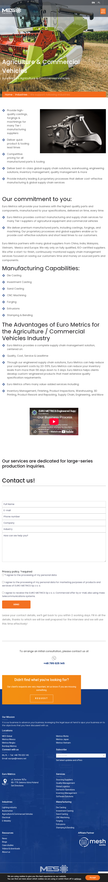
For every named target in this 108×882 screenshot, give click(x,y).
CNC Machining (62, 817)
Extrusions (60, 824)
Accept (93, 877)
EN (93, 2)
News (4, 838)
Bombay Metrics (9, 746)
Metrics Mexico (8, 739)
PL (99, 2)
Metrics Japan (62, 739)
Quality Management (65, 783)
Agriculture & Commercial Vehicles (17, 814)
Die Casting (61, 807)
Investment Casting (64, 811)
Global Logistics (63, 786)
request (41, 698)
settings (77, 879)
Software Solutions (64, 796)
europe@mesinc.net (17, 758)
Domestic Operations (65, 790)
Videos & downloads (11, 848)
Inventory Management (66, 793)
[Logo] (12, 11)
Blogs (4, 842)
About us (6, 852)
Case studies (8, 845)
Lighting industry (9, 807)
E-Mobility (6, 821)
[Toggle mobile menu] (103, 11)
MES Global (7, 736)
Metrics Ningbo (8, 743)
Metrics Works (62, 736)
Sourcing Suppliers (64, 780)
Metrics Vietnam (63, 743)
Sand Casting (62, 814)
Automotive (7, 811)
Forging (59, 821)
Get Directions (17, 785)
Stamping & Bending (65, 827)
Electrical (6, 817)
